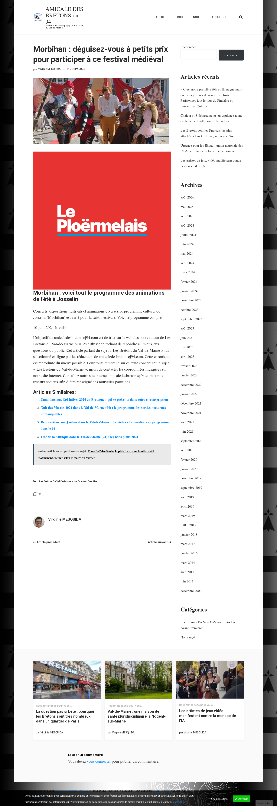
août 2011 (187, 571)
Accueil (161, 17)
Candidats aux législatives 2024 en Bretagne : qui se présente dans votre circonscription (104, 399)
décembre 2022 (191, 384)
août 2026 (187, 197)
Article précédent (48, 542)
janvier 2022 (189, 394)
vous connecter (99, 761)
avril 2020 (187, 450)
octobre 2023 (189, 309)
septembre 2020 (191, 440)
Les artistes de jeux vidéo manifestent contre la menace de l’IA (211, 163)
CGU (180, 17)
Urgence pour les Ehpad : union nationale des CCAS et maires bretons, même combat (212, 148)
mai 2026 (187, 206)
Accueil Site (220, 17)
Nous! (197, 17)
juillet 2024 (188, 234)
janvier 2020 (189, 469)
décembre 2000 (191, 590)
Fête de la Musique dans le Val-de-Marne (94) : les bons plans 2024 (89, 436)
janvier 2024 (189, 291)
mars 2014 (188, 562)
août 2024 (187, 225)
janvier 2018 (189, 534)
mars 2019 (188, 515)
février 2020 (189, 459)
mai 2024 (187, 253)
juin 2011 (187, 581)
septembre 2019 (191, 487)
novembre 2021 (191, 412)
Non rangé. (188, 637)
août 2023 (187, 328)
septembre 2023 (191, 319)
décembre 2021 (191, 403)
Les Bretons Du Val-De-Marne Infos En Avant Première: (68, 481)
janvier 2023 (189, 375)
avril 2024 (187, 262)
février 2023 (189, 365)
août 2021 (187, 422)
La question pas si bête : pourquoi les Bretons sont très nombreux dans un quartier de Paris (65, 716)
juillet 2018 (188, 525)
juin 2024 (187, 244)
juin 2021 (187, 431)
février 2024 (189, 281)
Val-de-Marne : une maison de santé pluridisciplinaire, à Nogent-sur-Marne (137, 716)
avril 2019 (187, 506)
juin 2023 (187, 337)
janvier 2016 (189, 553)
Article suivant (158, 542)
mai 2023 (187, 347)
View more (178, 802)
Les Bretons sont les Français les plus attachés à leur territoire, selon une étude (208, 133)
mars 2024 (188, 272)
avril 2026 (187, 216)
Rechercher (188, 46)
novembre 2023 (191, 300)
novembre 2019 (191, 478)
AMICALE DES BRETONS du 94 (64, 15)
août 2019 (187, 497)
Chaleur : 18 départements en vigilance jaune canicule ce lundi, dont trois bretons (211, 118)
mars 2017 (188, 543)
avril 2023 (187, 356)
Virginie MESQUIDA (49, 68)
